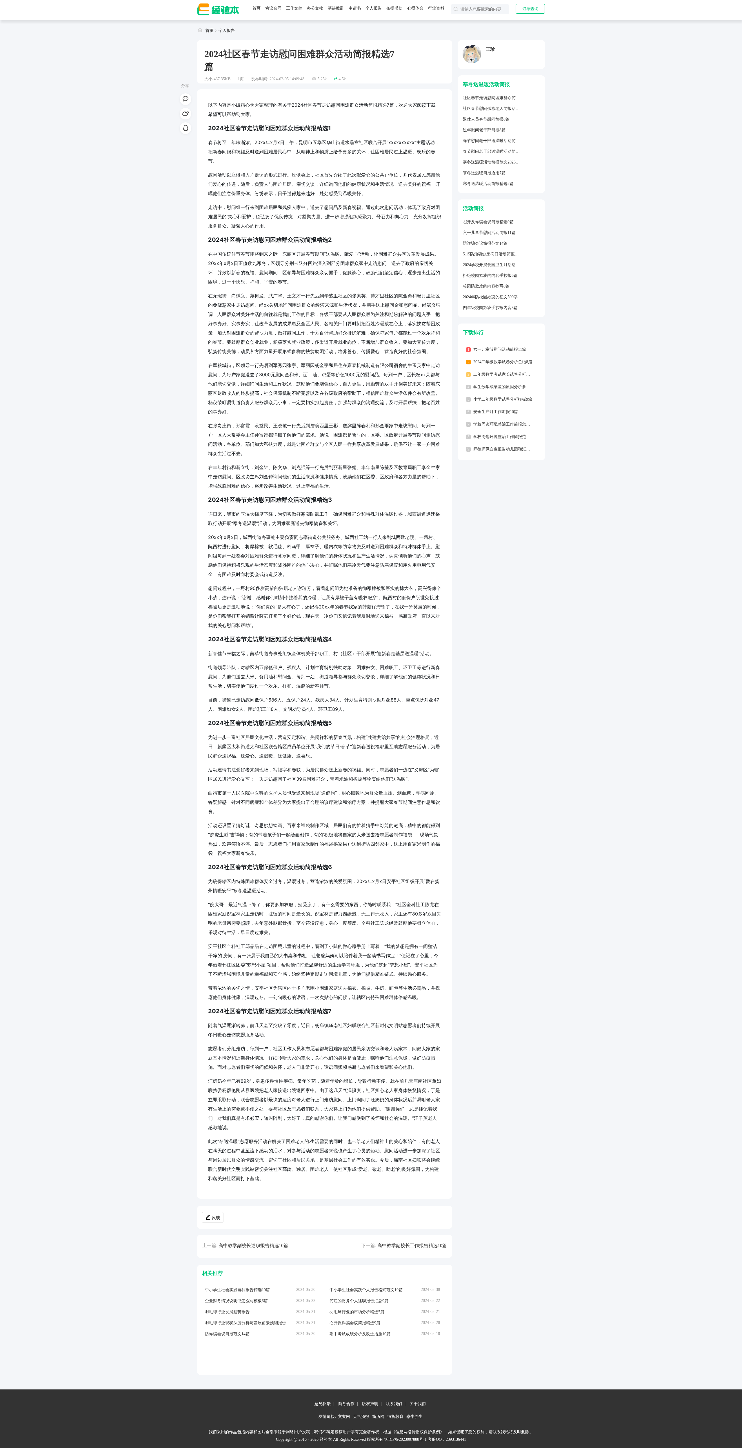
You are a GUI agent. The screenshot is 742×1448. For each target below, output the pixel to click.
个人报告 (373, 8)
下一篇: (368, 1245)
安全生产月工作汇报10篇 (495, 412)
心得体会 (415, 8)
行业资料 (436, 8)
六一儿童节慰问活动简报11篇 (489, 232)
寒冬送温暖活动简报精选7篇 (488, 183)
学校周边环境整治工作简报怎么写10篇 (507, 424)
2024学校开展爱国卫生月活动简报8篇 (496, 265)
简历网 (378, 1416)
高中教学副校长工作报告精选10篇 (412, 1245)
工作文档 (294, 8)
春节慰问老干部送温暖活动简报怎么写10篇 (501, 141)
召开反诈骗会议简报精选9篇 (488, 222)
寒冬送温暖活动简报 (486, 84)
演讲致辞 (336, 8)
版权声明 (370, 1404)
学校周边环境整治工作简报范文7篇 (504, 437)
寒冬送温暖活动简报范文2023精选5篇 (496, 162)
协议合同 (273, 8)
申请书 (355, 8)
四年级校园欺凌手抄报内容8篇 (490, 308)
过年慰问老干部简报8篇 (484, 130)
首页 (256, 8)
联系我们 (394, 1404)
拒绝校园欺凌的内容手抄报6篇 (490, 275)
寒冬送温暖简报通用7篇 (484, 173)
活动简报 (473, 208)
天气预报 (361, 1416)
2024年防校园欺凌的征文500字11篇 (494, 297)
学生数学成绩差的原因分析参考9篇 (504, 387)
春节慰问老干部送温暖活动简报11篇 (495, 151)
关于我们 (418, 1404)
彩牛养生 (414, 1416)
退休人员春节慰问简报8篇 (486, 119)
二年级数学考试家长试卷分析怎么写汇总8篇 (512, 374)
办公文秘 (315, 8)
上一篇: (209, 1245)
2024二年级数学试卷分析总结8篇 (502, 362)
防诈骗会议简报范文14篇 (485, 243)
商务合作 (346, 1404)
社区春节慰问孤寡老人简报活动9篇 (494, 108)
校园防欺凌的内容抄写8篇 (486, 286)
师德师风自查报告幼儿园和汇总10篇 (505, 449)
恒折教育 (395, 1416)
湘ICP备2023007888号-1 (405, 1439)
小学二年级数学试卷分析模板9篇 (502, 399)
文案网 (344, 1416)
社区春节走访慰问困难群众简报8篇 (494, 98)
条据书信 (394, 8)
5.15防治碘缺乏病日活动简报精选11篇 (497, 254)
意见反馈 (322, 1404)
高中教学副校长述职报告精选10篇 (253, 1245)
